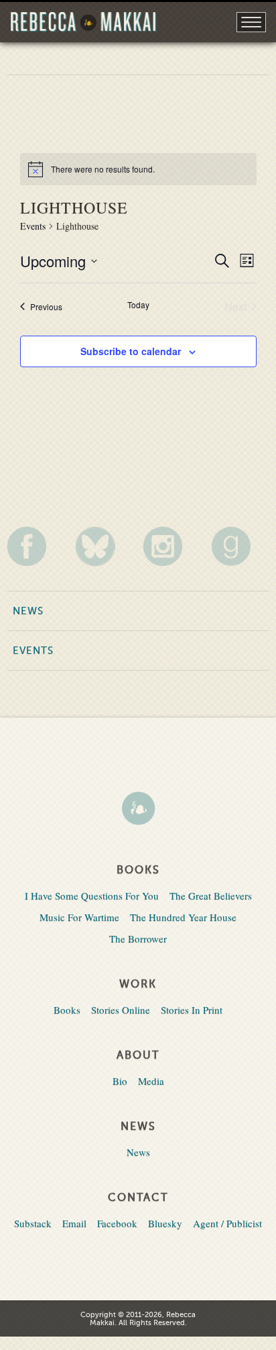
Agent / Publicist (227, 1223)
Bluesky (165, 1223)
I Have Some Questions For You (92, 895)
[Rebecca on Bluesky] (104, 546)
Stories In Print (191, 1009)
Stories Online (120, 1009)
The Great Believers (210, 895)
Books (67, 1009)
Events (33, 226)
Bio (120, 1081)
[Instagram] (172, 546)
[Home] (138, 809)
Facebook (117, 1223)
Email (74, 1223)
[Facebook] (36, 546)
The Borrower (138, 938)
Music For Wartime (79, 917)
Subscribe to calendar (130, 351)
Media (151, 1081)
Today (138, 304)
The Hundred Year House (183, 917)
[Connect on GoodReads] (240, 546)
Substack (33, 1223)
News (28, 611)
